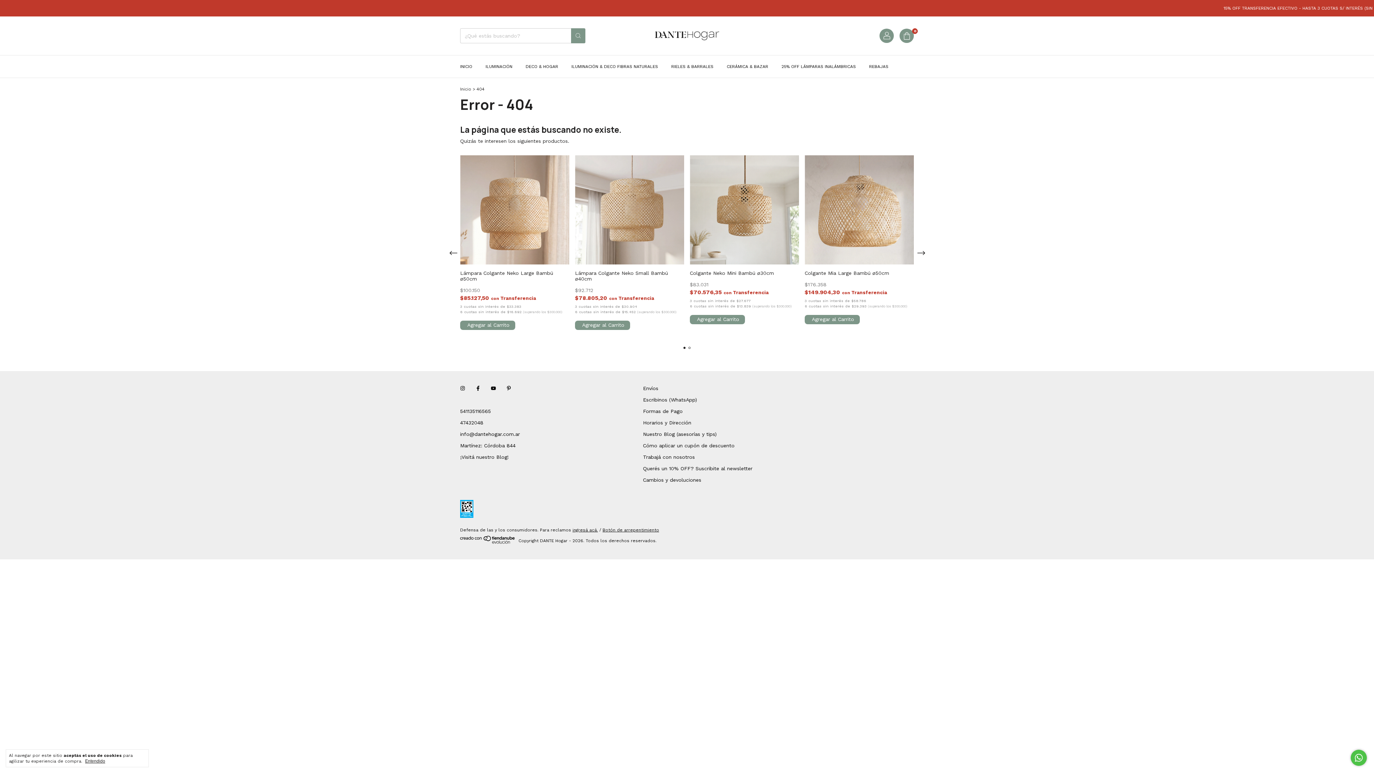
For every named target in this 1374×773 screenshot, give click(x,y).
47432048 (471, 423)
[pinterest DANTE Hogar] (508, 388)
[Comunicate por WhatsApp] (1359, 758)
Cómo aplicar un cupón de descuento (689, 445)
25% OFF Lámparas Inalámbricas (818, 66)
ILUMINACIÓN (499, 66)
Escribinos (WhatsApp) (670, 400)
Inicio (466, 66)
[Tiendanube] (488, 542)
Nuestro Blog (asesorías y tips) (680, 434)
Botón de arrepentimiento (631, 530)
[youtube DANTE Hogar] (493, 388)
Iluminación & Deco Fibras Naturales (614, 66)
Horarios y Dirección (667, 423)
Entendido (95, 761)
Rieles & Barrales (692, 66)
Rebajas (878, 66)
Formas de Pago (663, 411)
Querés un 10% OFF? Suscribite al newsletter (697, 468)
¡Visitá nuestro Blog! (484, 457)
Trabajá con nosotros (669, 457)
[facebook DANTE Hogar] (478, 388)
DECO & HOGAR (542, 66)
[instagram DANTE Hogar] (462, 388)
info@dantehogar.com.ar (490, 434)
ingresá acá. (585, 530)
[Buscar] (578, 35)
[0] (907, 36)
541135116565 (475, 411)
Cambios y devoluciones (672, 480)
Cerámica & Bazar (747, 66)
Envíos (650, 388)
